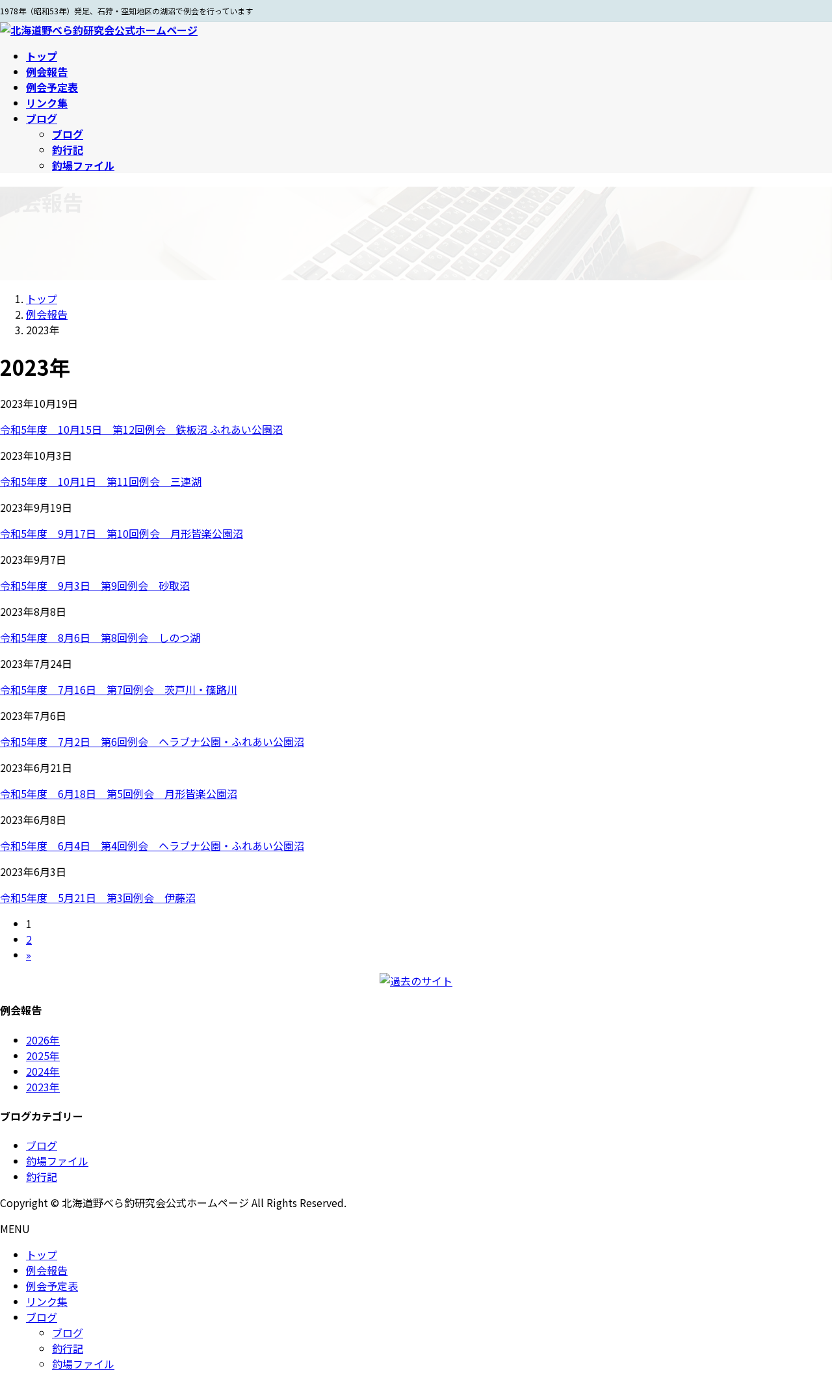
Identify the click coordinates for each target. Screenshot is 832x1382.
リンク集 (47, 1301)
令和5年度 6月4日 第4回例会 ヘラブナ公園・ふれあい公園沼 (152, 845)
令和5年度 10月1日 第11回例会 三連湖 (101, 481)
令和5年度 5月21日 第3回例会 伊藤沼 (98, 897)
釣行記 (67, 149)
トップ (41, 1254)
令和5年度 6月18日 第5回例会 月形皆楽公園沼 (118, 793)
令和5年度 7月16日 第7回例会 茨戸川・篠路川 (118, 689)
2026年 (43, 1040)
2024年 (43, 1071)
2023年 (43, 1087)
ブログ (67, 134)
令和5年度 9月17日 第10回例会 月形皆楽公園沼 (121, 533)
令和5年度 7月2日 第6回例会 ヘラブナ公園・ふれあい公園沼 (152, 741)
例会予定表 (52, 1286)
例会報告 (47, 1270)
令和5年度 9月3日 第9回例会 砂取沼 (95, 585)
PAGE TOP (801, 1328)
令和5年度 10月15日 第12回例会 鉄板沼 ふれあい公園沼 (141, 429)
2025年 (43, 1055)
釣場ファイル (83, 165)
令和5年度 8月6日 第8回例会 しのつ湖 (100, 637)
